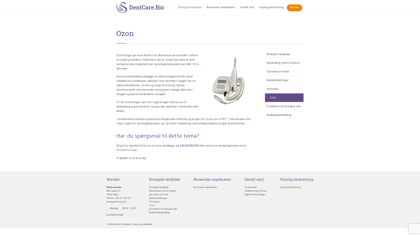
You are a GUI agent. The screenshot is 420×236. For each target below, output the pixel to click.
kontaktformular (126, 150)
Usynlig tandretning (290, 187)
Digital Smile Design (255, 195)
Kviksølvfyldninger (278, 80)
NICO (196, 64)
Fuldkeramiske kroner (256, 191)
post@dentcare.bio (116, 202)
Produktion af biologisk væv (284, 106)
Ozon (273, 98)
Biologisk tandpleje (278, 54)
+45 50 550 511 (189, 146)
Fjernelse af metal (278, 71)
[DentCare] (140, 7)
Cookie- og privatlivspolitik (142, 224)
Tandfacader (251, 187)
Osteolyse (272, 89)
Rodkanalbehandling (279, 115)
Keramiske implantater (205, 187)
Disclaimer (126, 224)
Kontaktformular (116, 215)
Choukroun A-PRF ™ (216, 119)
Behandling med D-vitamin (283, 63)
